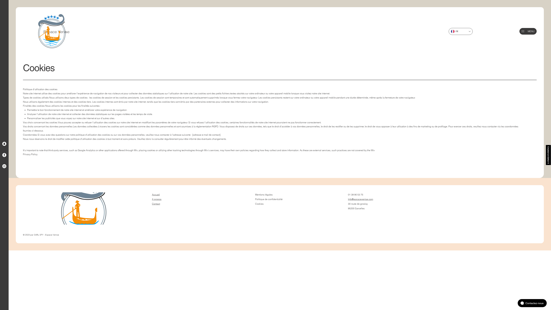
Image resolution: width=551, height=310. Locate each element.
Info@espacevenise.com (360, 199)
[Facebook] (4, 155)
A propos (156, 199)
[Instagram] (4, 166)
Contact (156, 203)
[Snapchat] (4, 144)
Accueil (156, 194)
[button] (522, 31)
